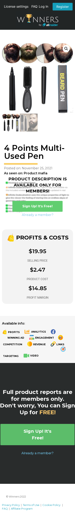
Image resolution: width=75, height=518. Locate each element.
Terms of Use (31, 505)
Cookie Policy (51, 505)
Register (62, 7)
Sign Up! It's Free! (37, 435)
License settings (16, 6)
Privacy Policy (11, 505)
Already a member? (37, 215)
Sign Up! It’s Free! (37, 206)
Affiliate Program (22, 508)
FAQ (34, 6)
